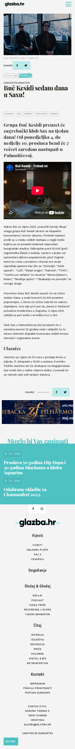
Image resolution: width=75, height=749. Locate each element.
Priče (38, 649)
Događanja (38, 570)
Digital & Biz (37, 658)
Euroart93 (45, 733)
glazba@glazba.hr (37, 724)
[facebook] (17, 65)
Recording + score (37, 609)
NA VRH (10, 741)
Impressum (37, 683)
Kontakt (37, 674)
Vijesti (37, 535)
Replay (37, 595)
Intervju (37, 635)
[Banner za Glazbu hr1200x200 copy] (37, 412)
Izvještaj (37, 639)
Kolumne (37, 653)
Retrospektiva (37, 663)
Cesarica (37, 559)
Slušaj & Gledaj (38, 586)
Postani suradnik (37, 692)
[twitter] (25, 65)
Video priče (37, 605)
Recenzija (37, 644)
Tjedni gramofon (37, 614)
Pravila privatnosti (37, 688)
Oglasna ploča (37, 549)
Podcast (37, 600)
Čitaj (37, 625)
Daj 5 (37, 554)
